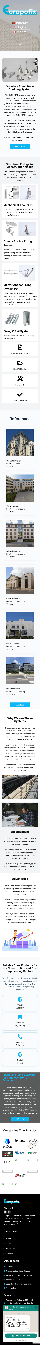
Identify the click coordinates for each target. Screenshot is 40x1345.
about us (17, 137)
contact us (28, 137)
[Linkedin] (5, 1212)
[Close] (35, 1307)
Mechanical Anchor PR (18, 205)
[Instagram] (9, 1212)
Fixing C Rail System (17, 331)
